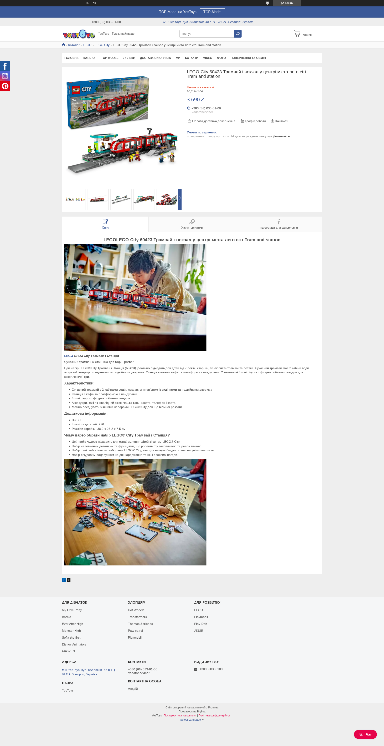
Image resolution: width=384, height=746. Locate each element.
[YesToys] (78, 33)
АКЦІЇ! (198, 630)
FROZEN (68, 651)
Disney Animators (74, 644)
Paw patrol (135, 630)
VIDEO (207, 58)
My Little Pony (72, 610)
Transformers (137, 617)
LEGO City (102, 45)
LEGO (87, 45)
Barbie (66, 617)
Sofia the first (71, 637)
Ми (178, 58)
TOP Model (109, 58)
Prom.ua (213, 707)
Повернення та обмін (248, 58)
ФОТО (221, 58)
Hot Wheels (136, 610)
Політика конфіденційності (215, 715)
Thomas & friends (140, 623)
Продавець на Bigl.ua (192, 711)
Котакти (191, 58)
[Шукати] (238, 34)
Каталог (74, 45)
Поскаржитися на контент (180, 715)
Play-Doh (200, 623)
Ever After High (72, 623)
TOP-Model (212, 12)
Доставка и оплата (155, 58)
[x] (68, 581)
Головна (71, 58)
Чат (369, 734)
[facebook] (64, 581)
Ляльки (129, 58)
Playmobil (135, 637)
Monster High (71, 630)
